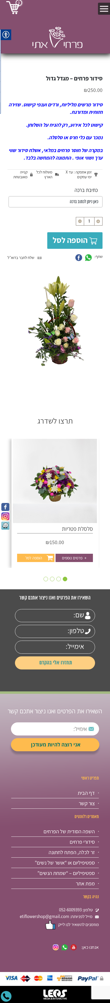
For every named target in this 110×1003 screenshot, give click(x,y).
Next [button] (10, 490)
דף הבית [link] (86, 792)
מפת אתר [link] (85, 883)
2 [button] (58, 579)
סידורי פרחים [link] (82, 841)
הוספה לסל (70, 240)
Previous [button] (100, 490)
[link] (5, 507)
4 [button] (46, 579)
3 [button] (52, 579)
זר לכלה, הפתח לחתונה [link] (72, 852)
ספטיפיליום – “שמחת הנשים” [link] (66, 873)
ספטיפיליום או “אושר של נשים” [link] (65, 862)
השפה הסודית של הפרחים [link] (69, 831)
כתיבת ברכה (86, 190)
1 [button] (65, 579)
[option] (55, 503)
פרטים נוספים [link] (74, 557)
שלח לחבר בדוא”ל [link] (21, 257)
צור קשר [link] (87, 803)
